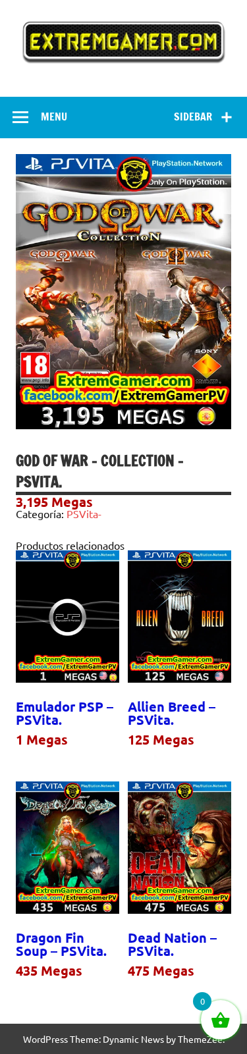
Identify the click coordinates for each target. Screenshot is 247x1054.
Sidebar (193, 116)
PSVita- (84, 513)
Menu (54, 116)
